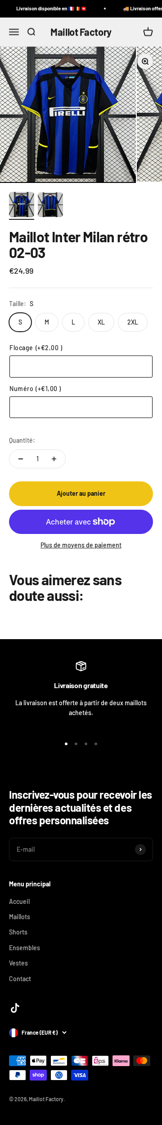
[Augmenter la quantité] (54, 459)
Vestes (18, 963)
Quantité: (22, 440)
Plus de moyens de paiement (81, 545)
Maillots (19, 916)
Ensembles (24, 948)
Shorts (18, 932)
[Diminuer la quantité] (20, 459)
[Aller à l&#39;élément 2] (50, 206)
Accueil (19, 901)
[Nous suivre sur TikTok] (15, 1008)
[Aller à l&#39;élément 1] (21, 206)
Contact (20, 979)
